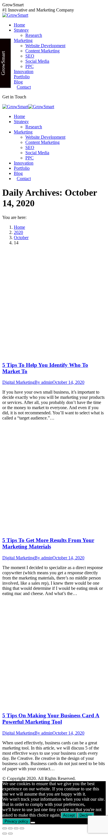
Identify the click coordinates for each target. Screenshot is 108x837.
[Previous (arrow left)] (4, 833)
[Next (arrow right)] (10, 833)
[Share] (10, 828)
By (43, 382)
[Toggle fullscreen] (16, 828)
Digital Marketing (18, 382)
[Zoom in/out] (22, 828)
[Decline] (33, 822)
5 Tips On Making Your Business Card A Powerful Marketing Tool (50, 718)
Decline (85, 815)
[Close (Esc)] (4, 828)
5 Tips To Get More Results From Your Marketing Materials (48, 543)
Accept (69, 815)
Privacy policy (16, 821)
